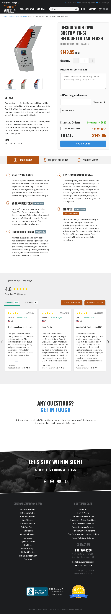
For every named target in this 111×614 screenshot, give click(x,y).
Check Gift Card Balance (83, 537)
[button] (23, 368)
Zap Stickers (27, 520)
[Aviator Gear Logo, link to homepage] (10, 9)
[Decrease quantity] (76, 61)
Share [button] (13, 366)
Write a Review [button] (96, 303)
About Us (83, 509)
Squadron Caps (28, 548)
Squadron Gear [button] (27, 9)
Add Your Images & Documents (74, 95)
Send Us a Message (83, 565)
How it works (25, 160)
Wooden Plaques (27, 534)
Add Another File (68, 110)
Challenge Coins (27, 516)
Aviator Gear (38, 609)
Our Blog (28, 559)
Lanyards (28, 537)
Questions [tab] (28, 302)
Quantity (65, 60)
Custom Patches (27, 509)
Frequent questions (58, 160)
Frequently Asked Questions (83, 520)
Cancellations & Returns (83, 527)
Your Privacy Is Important (83, 530)
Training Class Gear (28, 555)
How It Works (83, 512)
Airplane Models (27, 523)
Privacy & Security (66, 609)
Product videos (90, 160)
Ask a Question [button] (73, 303)
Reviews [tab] (9, 302)
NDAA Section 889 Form (83, 523)
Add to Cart (83, 143)
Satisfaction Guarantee (83, 516)
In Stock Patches (27, 512)
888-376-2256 (71, 3)
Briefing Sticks (28, 527)
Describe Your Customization (73, 69)
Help (83, 9)
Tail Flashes (27, 530)
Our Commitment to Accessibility (83, 534)
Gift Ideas (41, 9)
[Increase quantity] (92, 61)
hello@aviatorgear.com (87, 3)
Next (108, 341)
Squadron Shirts (27, 541)
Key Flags (27, 545)
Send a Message (103, 3)
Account (92, 9)
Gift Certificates (27, 552)
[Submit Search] (76, 9)
